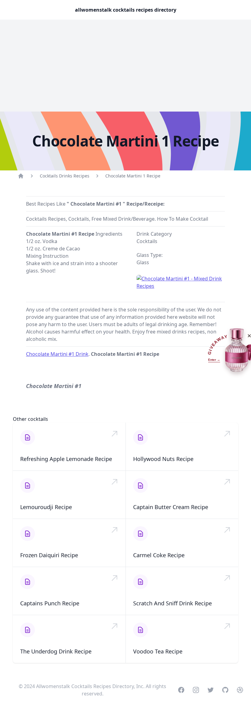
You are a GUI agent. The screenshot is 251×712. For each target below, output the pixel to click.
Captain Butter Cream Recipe (170, 507)
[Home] (21, 176)
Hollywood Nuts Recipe (163, 459)
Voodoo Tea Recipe (157, 651)
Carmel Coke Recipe (159, 555)
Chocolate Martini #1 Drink (57, 354)
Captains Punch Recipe (49, 603)
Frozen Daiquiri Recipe (49, 555)
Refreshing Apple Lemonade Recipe (66, 459)
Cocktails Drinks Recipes (64, 176)
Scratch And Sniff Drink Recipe (172, 603)
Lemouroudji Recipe (46, 507)
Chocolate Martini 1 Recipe (132, 176)
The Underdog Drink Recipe (56, 651)
